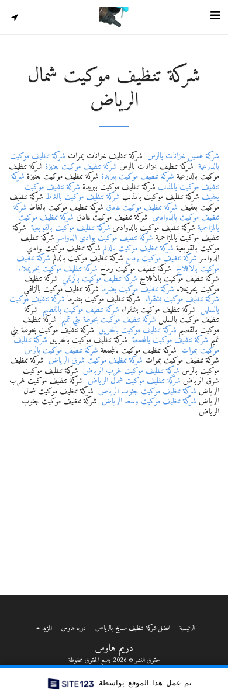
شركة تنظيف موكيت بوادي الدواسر (105, 238)
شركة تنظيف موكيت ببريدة (137, 176)
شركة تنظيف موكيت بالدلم (138, 248)
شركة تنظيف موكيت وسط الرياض (149, 401)
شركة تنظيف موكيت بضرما (137, 289)
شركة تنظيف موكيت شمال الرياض (134, 381)
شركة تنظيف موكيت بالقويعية (70, 228)
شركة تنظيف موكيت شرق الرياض (96, 360)
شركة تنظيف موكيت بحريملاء (58, 269)
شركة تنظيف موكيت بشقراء (182, 299)
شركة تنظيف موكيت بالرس (61, 350)
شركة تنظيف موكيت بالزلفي (100, 278)
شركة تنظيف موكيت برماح (161, 258)
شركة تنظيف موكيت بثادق (142, 207)
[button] (215, 16)
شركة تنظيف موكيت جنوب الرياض (147, 391)
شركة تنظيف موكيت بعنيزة (81, 166)
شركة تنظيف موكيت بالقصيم (81, 309)
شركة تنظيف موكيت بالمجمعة (170, 340)
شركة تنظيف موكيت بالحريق (138, 330)
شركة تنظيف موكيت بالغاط (83, 197)
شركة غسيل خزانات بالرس (183, 156)
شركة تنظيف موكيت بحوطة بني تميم (108, 319)
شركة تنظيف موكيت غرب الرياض (131, 371)
